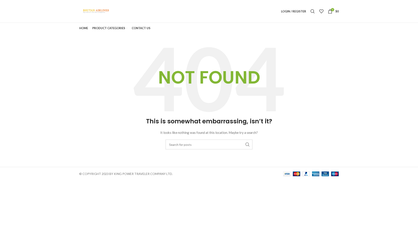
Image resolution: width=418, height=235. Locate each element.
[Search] (312, 11)
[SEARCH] (248, 144)
